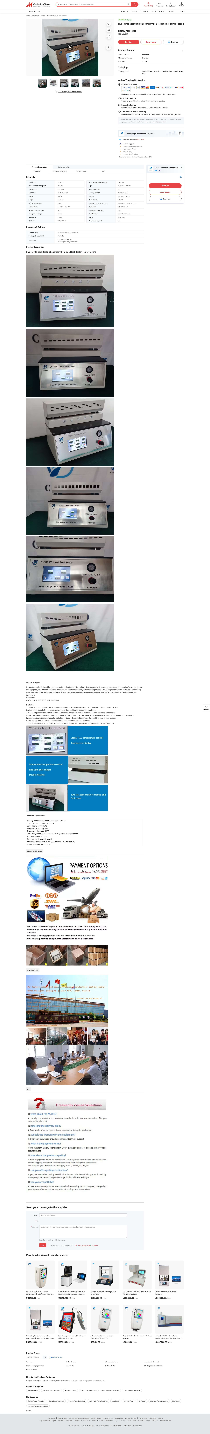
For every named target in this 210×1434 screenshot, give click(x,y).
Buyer (134, 11)
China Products (62, 1418)
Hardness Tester (70, 1390)
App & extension (157, 11)
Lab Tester (115, 1401)
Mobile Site (152, 1418)
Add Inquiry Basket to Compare (70, 92)
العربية (116, 1420)
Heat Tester (142, 1401)
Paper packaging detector (35, 1366)
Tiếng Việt (155, 1420)
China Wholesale (96, 1418)
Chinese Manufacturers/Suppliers (79, 1418)
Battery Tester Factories (36, 1401)
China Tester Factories (56, 1401)
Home (28, 15)
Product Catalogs (57, 1357)
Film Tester (176, 1401)
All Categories (33, 11)
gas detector (70, 1366)
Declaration (127, 1425)
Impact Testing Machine (89, 1390)
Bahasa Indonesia (165, 1420)
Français (76, 1420)
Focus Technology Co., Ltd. (91, 1425)
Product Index (143, 1418)
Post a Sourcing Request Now (87, 1245)
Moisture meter (31, 1370)
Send (43, 1245)
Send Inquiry (151, 42)
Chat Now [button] (174, 42)
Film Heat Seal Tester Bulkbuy (38, 1406)
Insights (160, 1418)
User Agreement (117, 1425)
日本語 (129, 1420)
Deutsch (101, 1420)
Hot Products (51, 1418)
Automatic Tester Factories (98, 1401)
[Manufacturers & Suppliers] (38, 4)
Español (60, 1420)
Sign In (121, 157)
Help (144, 11)
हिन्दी (134, 1420)
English (54, 1420)
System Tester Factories (76, 1401)
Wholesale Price (108, 1418)
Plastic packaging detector (153, 1366)
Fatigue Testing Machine (132, 1390)
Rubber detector (71, 1362)
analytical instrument (151, 1362)
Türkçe (148, 1420)
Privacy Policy (137, 1425)
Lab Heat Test (128, 1401)
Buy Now (128, 42)
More (28, 1410)
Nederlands (109, 1420)
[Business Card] (181, 176)
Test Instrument (51, 15)
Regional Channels (130, 1418)
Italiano (94, 1420)
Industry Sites (119, 1418)
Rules (182, 11)
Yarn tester (30, 1362)
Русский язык (85, 1420)
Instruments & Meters (38, 15)
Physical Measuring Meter (51, 1390)
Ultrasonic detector (111, 1362)
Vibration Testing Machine (110, 1390)
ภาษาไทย (141, 1420)
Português (69, 1420)
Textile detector (110, 1366)
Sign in (181, 6)
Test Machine (62, 15)
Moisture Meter (33, 1390)
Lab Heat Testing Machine (159, 1401)
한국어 (123, 1420)
